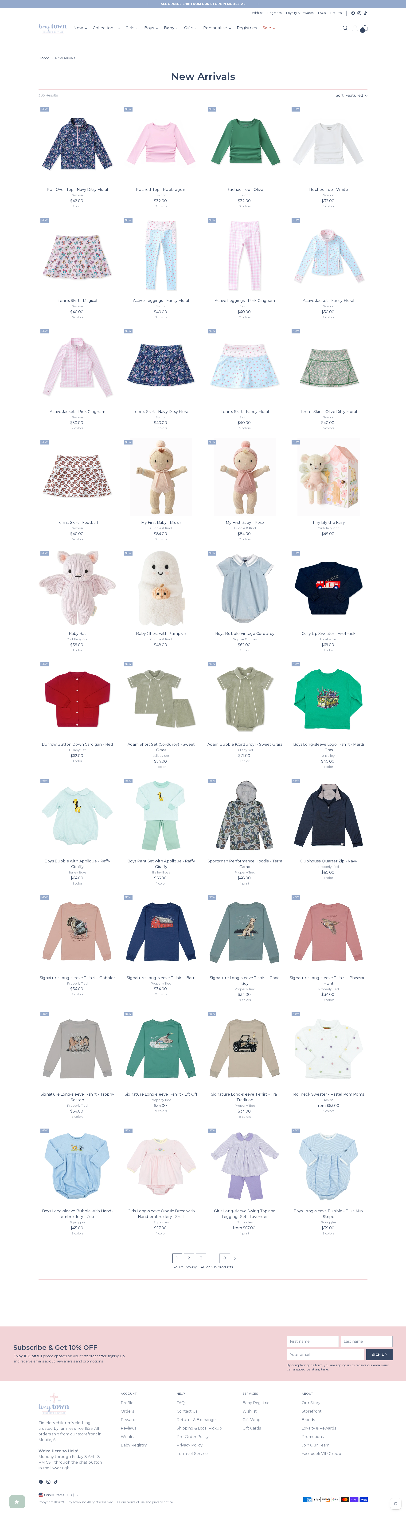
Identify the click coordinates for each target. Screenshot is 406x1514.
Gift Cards (251, 1428)
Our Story (311, 1403)
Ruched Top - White (328, 189)
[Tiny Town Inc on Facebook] (353, 13)
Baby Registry (134, 1445)
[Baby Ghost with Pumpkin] (161, 588)
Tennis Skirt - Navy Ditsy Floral (161, 411)
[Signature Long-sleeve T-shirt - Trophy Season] (77, 1049)
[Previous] (148, 4)
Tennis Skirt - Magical (78, 300)
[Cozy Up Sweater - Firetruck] (328, 588)
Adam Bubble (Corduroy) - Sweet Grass (244, 744)
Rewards (129, 1420)
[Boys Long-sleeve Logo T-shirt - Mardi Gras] (328, 699)
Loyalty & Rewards (319, 1428)
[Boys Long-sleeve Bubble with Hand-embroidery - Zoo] (77, 1166)
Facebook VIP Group (321, 1453)
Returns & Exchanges (197, 1420)
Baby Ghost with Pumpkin (161, 633)
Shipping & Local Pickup (199, 1428)
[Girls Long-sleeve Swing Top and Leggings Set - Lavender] (245, 1166)
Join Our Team (315, 1445)
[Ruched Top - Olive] (245, 144)
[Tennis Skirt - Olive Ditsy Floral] (328, 366)
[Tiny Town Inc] (53, 28)
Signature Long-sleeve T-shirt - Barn (161, 978)
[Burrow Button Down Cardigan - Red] (77, 699)
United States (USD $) (59, 1495)
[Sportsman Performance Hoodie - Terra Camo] (245, 816)
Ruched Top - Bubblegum (161, 189)
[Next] (258, 4)
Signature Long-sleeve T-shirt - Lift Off (161, 1094)
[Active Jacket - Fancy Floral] (328, 255)
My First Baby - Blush (161, 522)
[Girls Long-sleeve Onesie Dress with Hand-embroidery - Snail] (161, 1166)
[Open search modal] (345, 28)
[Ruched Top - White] (328, 144)
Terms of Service (192, 1453)
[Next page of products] (235, 1258)
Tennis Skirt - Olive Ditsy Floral (328, 411)
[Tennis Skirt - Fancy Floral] (245, 366)
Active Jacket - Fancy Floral (328, 300)
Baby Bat (77, 633)
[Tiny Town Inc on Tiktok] (365, 13)
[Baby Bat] (77, 588)
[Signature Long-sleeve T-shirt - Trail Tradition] (245, 1049)
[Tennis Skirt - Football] (77, 477)
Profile (127, 1403)
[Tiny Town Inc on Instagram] (359, 13)
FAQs (181, 1403)
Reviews (128, 1428)
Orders (127, 1411)
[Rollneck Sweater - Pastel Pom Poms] (328, 1049)
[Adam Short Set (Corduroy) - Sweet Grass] (161, 699)
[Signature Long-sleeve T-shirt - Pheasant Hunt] (328, 932)
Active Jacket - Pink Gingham (77, 411)
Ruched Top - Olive (244, 189)
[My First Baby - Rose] (245, 477)
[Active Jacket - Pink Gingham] (77, 366)
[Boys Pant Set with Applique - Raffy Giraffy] (161, 816)
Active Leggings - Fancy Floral (161, 300)
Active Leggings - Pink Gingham (245, 300)
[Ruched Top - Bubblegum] (161, 144)
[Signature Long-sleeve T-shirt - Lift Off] (161, 1049)
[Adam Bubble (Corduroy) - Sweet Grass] (245, 699)
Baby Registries (256, 1403)
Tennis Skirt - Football (77, 522)
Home (44, 58)
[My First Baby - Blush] (161, 477)
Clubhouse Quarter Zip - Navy (328, 861)
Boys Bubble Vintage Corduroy (244, 633)
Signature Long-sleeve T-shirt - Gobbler (77, 978)
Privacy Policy (190, 1445)
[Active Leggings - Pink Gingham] (245, 255)
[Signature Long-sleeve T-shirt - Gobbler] (77, 932)
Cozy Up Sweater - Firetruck (328, 633)
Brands (308, 1420)
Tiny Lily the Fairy (328, 522)
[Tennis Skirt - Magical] (77, 255)
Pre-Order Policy (193, 1436)
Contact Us (187, 1411)
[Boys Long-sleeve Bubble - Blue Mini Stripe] (328, 1166)
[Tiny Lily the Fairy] (328, 477)
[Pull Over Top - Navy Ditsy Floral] (77, 144)
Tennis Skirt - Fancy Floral (245, 411)
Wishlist (128, 1436)
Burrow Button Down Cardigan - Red (77, 744)
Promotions (313, 1436)
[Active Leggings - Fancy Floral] (161, 255)
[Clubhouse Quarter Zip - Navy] (328, 816)
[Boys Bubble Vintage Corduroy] (245, 588)
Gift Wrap (251, 1420)
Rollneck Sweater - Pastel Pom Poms (328, 1094)
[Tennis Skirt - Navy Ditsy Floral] (161, 366)
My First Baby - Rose (245, 522)
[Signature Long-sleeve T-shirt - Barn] (161, 932)
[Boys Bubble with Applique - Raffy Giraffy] (77, 816)
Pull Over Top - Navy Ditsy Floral (77, 189)
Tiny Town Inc (76, 1502)
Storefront (312, 1411)
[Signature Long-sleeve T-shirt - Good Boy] (245, 932)
